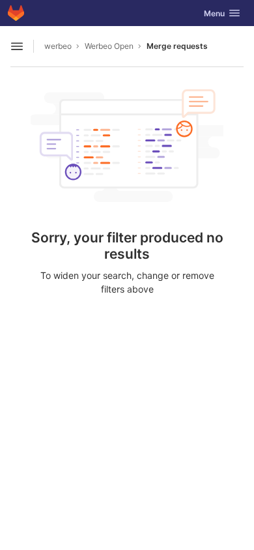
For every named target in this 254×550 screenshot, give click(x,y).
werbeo (58, 46)
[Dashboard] (16, 13)
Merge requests (177, 46)
